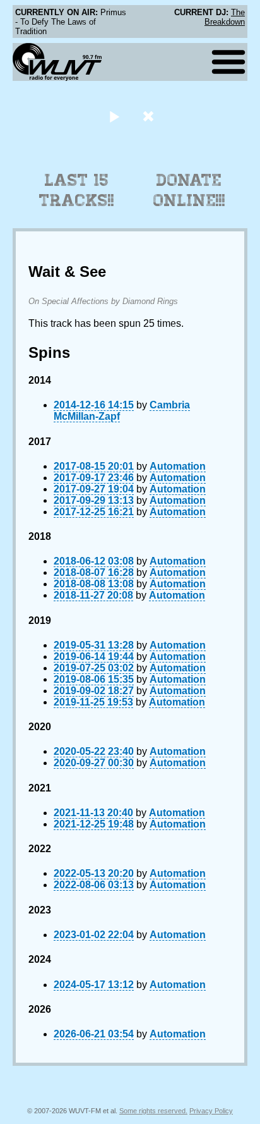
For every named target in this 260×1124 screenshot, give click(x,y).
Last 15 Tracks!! (76, 190)
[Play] (114, 116)
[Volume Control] (150, 116)
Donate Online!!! (189, 190)
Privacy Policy (211, 1111)
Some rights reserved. (153, 1111)
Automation (178, 466)
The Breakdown (224, 17)
